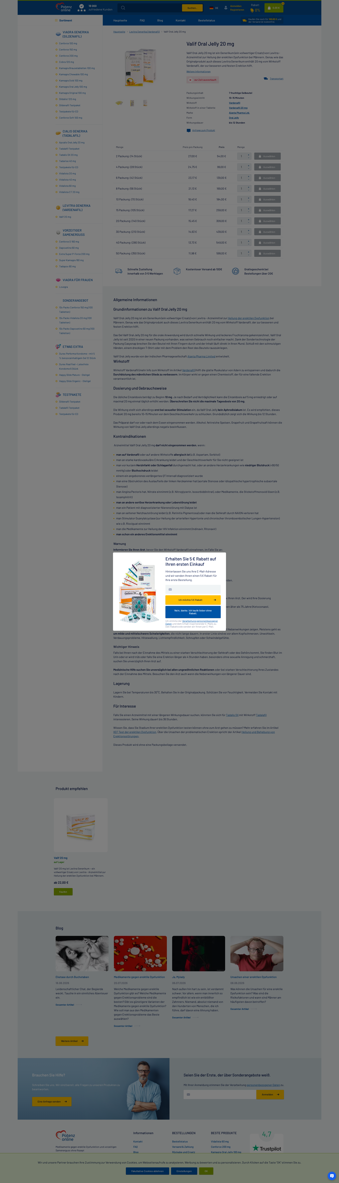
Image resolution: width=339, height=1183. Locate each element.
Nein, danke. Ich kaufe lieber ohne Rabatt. (193, 612)
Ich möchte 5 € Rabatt (190, 599)
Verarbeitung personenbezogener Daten (191, 622)
